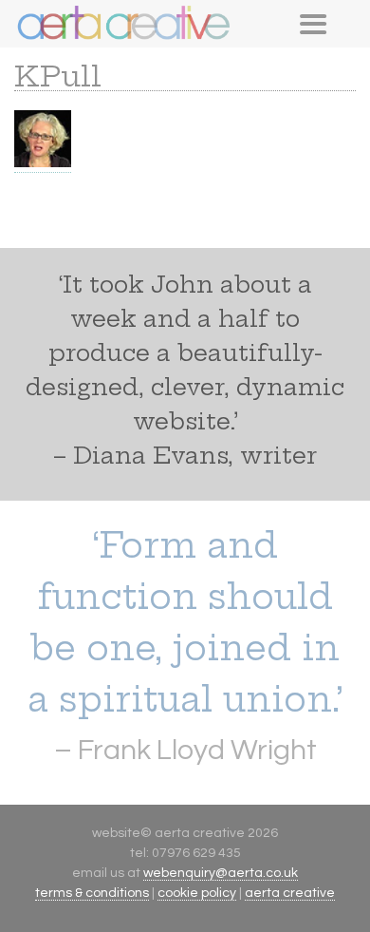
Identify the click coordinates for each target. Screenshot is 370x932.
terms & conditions (92, 893)
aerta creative (290, 893)
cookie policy (196, 893)
